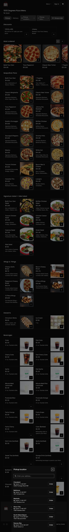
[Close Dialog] (52, 469)
